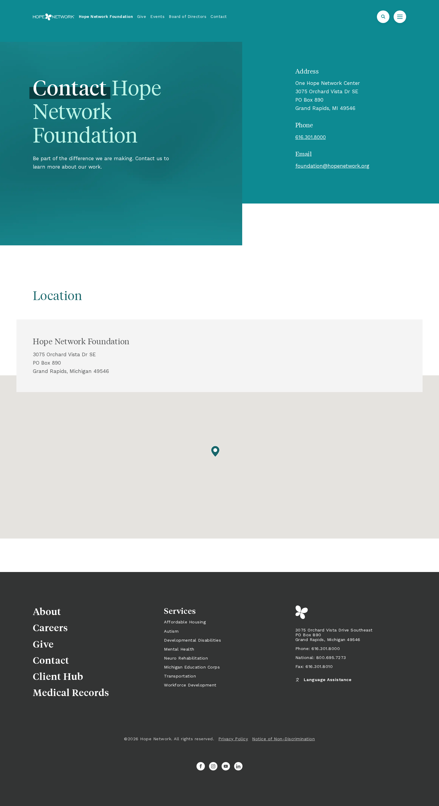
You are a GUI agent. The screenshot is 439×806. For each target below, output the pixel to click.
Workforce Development (190, 685)
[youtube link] (226, 766)
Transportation (180, 676)
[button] (383, 16)
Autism (171, 631)
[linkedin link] (238, 766)
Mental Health (179, 649)
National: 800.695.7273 (320, 657)
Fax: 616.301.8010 (314, 666)
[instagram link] (213, 766)
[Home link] (54, 17)
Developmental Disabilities (192, 640)
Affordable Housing (185, 622)
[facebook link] (201, 766)
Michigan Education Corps (192, 667)
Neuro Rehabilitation (186, 658)
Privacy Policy (233, 738)
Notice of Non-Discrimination (283, 738)
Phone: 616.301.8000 (317, 648)
